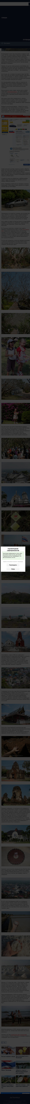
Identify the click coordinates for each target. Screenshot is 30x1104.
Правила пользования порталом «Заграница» (13, 561)
